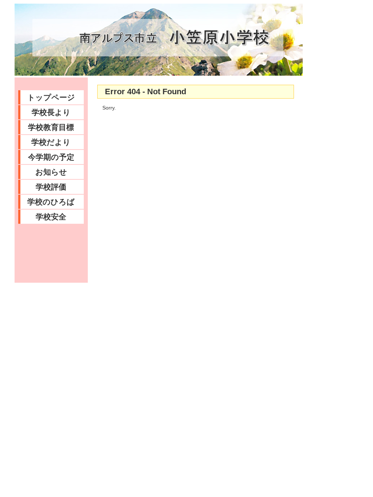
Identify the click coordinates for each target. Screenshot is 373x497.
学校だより (51, 142)
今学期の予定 (51, 157)
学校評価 (51, 187)
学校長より (51, 112)
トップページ (51, 97)
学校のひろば (51, 202)
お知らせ (51, 172)
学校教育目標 (51, 127)
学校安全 (51, 216)
